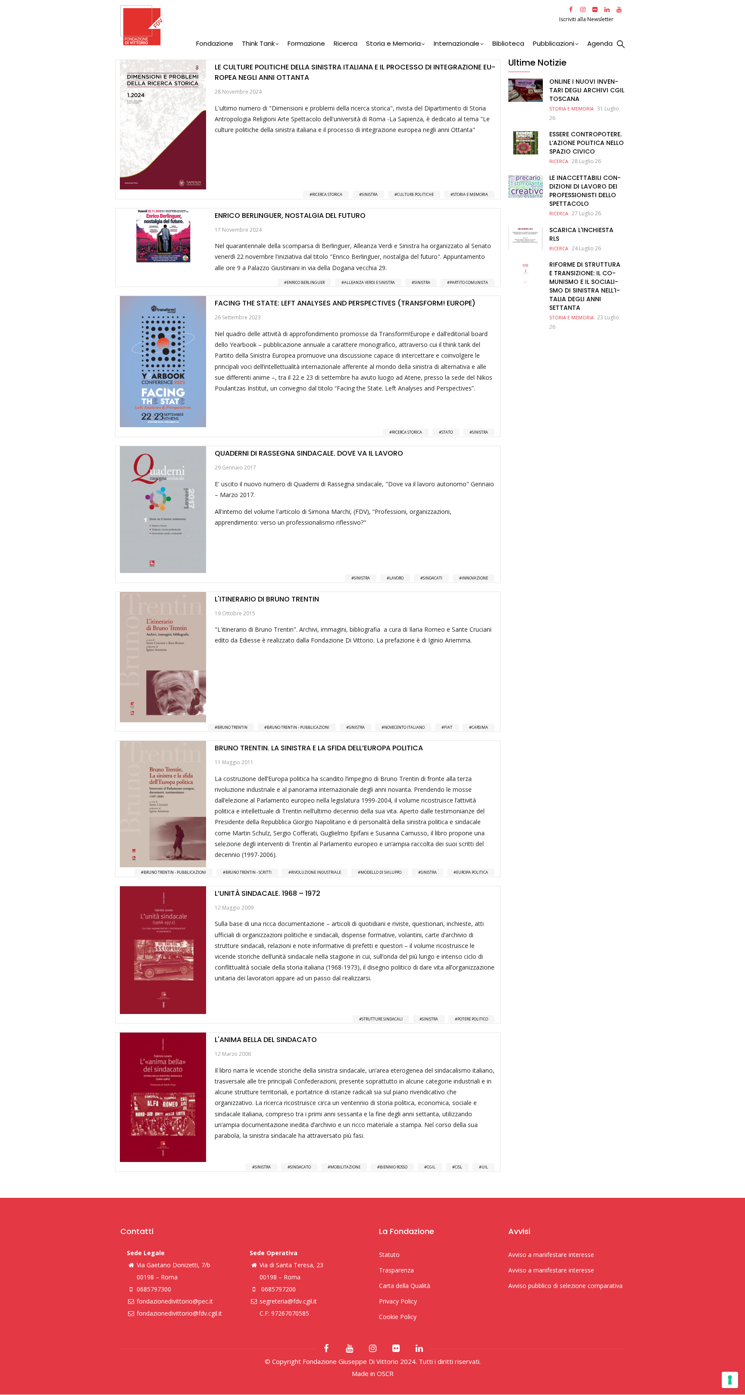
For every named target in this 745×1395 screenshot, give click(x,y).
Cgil (431, 1167)
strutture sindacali (382, 1019)
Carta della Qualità (404, 1286)
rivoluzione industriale (316, 872)
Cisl (458, 1167)
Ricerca (345, 43)
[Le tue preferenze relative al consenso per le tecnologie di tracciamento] (730, 1380)
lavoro (396, 578)
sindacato (300, 1167)
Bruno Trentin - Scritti (248, 872)
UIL (485, 1167)
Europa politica (472, 872)
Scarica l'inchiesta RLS (581, 234)
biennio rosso (393, 1167)
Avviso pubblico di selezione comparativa (565, 1286)
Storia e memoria (470, 194)
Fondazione (214, 43)
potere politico (472, 1019)
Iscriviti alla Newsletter (587, 19)
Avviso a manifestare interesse (551, 1254)
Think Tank (258, 43)
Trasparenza (396, 1270)
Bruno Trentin (232, 727)
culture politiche (415, 194)
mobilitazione (345, 1167)
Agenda (600, 43)
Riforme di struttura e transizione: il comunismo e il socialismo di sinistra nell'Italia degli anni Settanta (584, 286)
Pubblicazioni (553, 43)
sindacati (432, 578)
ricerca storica (327, 194)
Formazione (306, 43)
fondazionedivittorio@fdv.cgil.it (179, 1313)
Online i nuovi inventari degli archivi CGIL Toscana (586, 90)
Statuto (389, 1254)
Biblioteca (508, 43)
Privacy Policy (398, 1301)
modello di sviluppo (380, 872)
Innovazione (475, 578)
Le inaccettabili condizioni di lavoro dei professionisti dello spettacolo (585, 190)
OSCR (385, 1373)
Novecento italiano (404, 727)
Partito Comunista (469, 282)
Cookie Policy (397, 1317)
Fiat (448, 727)
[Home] (338, 25)
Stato (447, 432)
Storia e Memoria (393, 43)
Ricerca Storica (407, 432)
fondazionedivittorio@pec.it (175, 1301)
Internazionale (456, 43)
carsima (480, 727)
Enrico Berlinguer (306, 282)
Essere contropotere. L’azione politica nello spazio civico (586, 143)
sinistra (370, 194)
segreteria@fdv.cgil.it (288, 1301)
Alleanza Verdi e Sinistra (369, 282)
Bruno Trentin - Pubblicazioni (298, 727)
